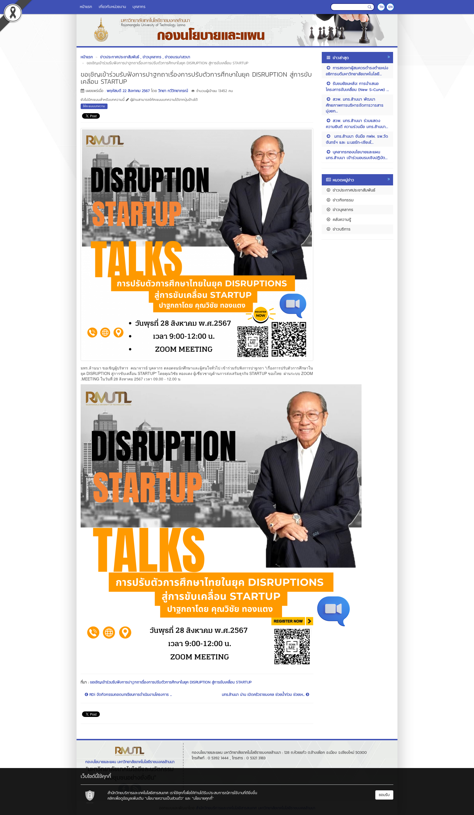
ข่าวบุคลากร (342, 209)
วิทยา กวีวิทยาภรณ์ (173, 91)
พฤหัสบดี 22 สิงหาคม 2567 (128, 91)
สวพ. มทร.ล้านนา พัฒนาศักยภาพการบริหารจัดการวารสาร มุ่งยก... (354, 105)
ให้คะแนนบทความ (94, 106)
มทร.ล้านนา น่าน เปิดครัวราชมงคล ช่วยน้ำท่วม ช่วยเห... (264, 694)
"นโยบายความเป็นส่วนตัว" (164, 798)
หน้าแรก (86, 7)
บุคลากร (138, 7)
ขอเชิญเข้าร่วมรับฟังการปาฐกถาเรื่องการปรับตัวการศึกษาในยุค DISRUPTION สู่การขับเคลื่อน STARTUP (171, 682)
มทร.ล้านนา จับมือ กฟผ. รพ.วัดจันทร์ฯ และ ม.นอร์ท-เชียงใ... (357, 139)
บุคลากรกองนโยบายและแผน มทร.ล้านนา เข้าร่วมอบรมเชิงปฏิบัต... (357, 155)
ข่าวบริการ (341, 229)
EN (390, 6)
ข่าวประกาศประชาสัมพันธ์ (353, 190)
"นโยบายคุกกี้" (203, 798)
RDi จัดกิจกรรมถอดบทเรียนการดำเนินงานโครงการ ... (130, 694)
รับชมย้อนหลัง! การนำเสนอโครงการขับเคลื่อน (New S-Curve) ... (357, 86)
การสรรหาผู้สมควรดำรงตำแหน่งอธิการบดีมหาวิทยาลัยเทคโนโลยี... (357, 71)
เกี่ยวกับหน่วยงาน (112, 7)
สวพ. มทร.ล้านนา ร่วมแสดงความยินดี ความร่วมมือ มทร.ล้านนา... (357, 123)
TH (381, 6)
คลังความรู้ (341, 219)
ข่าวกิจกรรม (342, 200)
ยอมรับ (384, 795)
